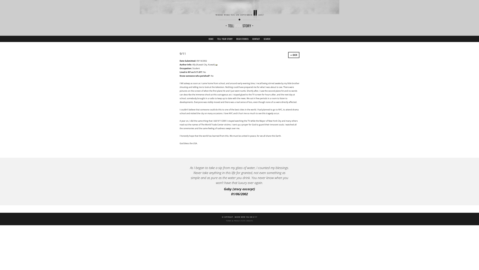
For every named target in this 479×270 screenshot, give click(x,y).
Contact (256, 38)
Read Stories (242, 38)
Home (211, 38)
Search (267, 38)
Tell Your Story (225, 38)
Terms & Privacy (233, 221)
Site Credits (247, 221)
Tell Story (239, 25)
